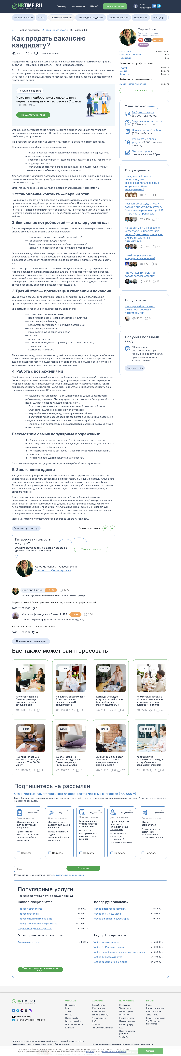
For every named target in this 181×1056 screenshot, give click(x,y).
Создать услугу (126, 1024)
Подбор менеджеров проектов (35, 928)
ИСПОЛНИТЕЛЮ (126, 1000)
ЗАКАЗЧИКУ (98, 1000)
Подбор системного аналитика (110, 962)
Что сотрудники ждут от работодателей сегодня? (140, 274)
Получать (26, 853)
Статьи (41, 17)
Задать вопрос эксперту (147, 121)
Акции (68, 1011)
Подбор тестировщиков (106, 942)
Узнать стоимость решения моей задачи (40, 969)
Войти (142, 4)
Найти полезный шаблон (147, 130)
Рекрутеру (124, 1014)
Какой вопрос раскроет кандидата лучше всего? (140, 257)
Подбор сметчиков (28, 913)
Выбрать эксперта (143, 112)
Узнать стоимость (91, 549)
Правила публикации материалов (137, 1044)
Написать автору (144, 90)
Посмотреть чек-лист (33, 114)
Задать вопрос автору (26, 528)
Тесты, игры (159, 17)
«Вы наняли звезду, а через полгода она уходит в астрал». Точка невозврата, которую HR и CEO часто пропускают (144, 208)
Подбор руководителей (111, 902)
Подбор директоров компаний (109, 908)
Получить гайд (135, 368)
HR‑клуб (94, 6)
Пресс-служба (71, 1018)
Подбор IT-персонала (109, 935)
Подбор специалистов (35, 902)
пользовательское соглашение (68, 875)
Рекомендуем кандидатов (91, 17)
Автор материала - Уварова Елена (56, 566)
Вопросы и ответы (23, 17)
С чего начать (98, 1011)
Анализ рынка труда (29, 942)
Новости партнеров (74, 1024)
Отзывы (68, 1014)
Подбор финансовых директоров (111, 918)
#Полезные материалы (55, 30)
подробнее (90, 1052)
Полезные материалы (61, 17)
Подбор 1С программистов (107, 957)
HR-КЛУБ (150, 1000)
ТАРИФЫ (96, 1024)
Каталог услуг (98, 1008)
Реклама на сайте (73, 1021)
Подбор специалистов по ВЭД (35, 918)
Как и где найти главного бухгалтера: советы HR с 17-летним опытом (142, 309)
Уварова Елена (147, 29)
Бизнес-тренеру (126, 1018)
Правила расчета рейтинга (127, 1032)
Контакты (69, 1027)
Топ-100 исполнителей (102, 1027)
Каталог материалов (155, 1018)
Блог (67, 1008)
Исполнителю (78, 6)
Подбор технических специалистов (37, 923)
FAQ (94, 1021)
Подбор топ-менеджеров (107, 913)
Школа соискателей (119, 17)
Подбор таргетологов (30, 908)
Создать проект (99, 1018)
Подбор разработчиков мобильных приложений (119, 952)
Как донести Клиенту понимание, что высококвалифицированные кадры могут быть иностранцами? (142, 183)
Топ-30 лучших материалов (153, 1022)
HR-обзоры (70, 1005)
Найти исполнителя (115, 6)
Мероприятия (140, 17)
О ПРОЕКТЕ (70, 1000)
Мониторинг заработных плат (41, 935)
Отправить (83, 868)
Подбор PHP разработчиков (108, 947)
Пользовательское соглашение (106, 1044)
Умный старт (125, 1008)
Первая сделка (126, 1011)
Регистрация (145, 7)
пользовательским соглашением (114, 1052)
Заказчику (61, 6)
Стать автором (141, 151)
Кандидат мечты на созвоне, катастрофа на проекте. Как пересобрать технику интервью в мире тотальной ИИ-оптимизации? (144, 234)
